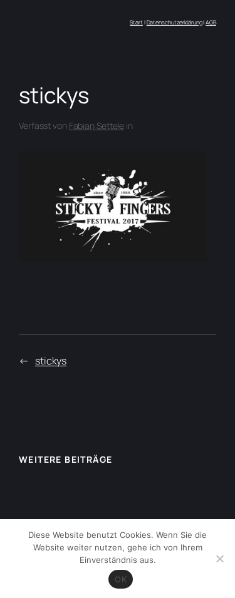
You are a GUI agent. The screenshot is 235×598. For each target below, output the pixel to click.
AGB (211, 22)
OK (121, 579)
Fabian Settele (97, 125)
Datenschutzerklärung (174, 22)
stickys (50, 361)
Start (136, 22)
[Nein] (219, 558)
